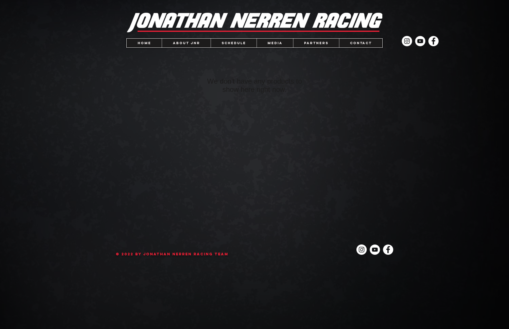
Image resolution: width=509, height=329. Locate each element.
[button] (275, 43)
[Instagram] (407, 41)
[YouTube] (420, 41)
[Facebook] (433, 41)
